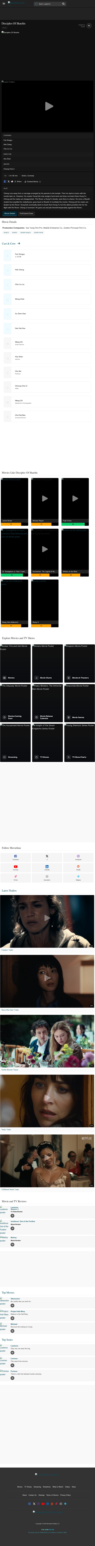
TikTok (16, 880)
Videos (67, 1487)
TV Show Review (16, 1212)
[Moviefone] (17, 3)
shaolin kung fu (25, 232)
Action (24, 176)
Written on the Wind (70, 571)
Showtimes (47, 1487)
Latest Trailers (9, 890)
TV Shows (28, 1487)
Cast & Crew (9, 243)
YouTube (15, 870)
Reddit (12, 181)
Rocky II (36, 622)
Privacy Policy (65, 1495)
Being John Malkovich (10, 622)
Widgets (78, 880)
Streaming (37, 1487)
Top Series (7, 1339)
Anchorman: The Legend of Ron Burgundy (46, 571)
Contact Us (33, 1495)
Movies (20, 1487)
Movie (4, 27)
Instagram (78, 859)
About (25, 1495)
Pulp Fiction (67, 521)
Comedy (30, 176)
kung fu (6, 232)
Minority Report (38, 521)
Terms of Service (52, 1495)
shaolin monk (38, 232)
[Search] (63, 4)
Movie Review (16, 1224)
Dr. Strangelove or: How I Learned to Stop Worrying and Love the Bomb (15, 571)
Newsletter (47, 880)
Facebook (5, 181)
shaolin (14, 232)
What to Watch (58, 1487)
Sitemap (41, 1495)
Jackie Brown (7, 521)
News (74, 1487)
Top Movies (8, 1292)
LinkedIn (47, 870)
